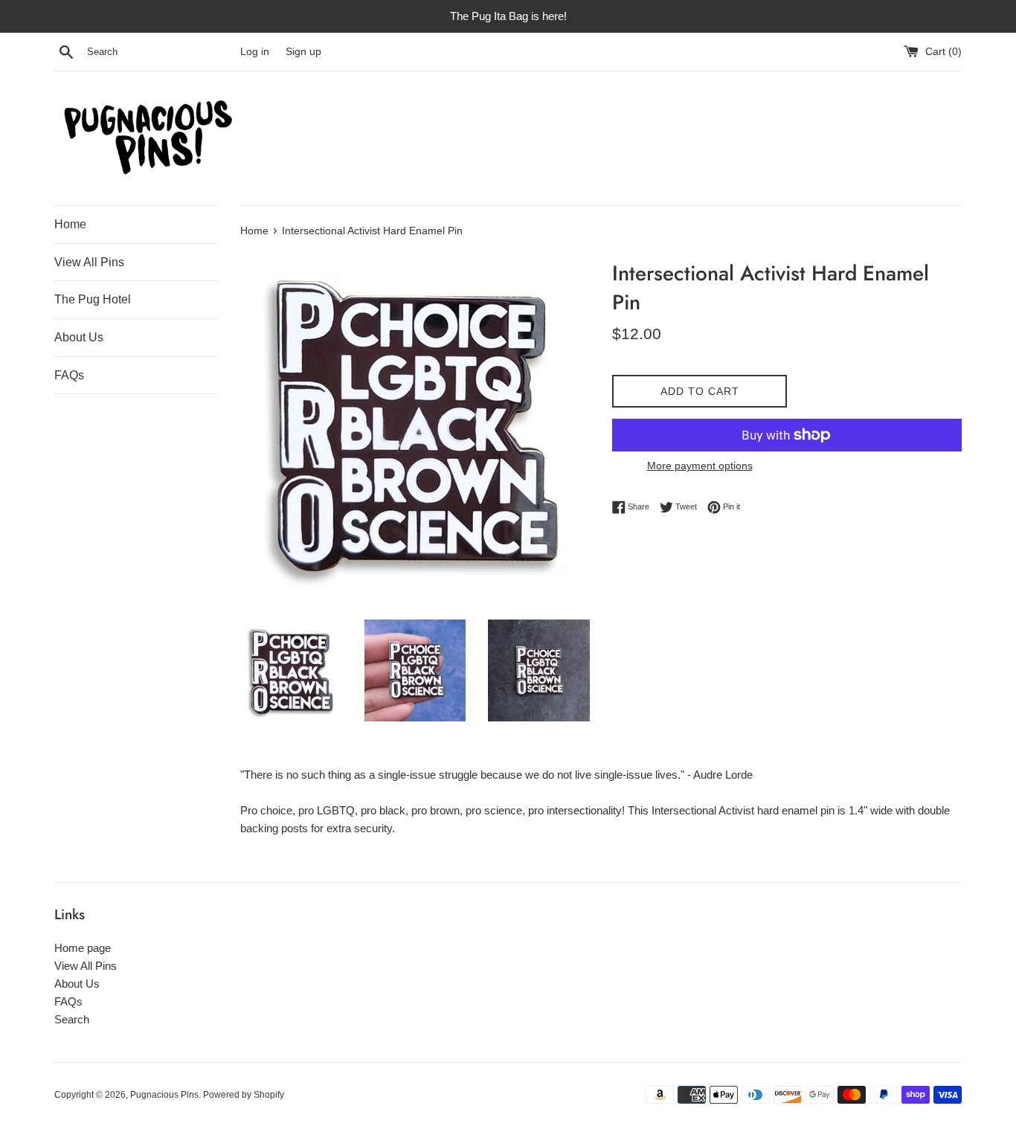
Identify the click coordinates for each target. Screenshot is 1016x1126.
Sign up (303, 51)
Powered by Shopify (243, 1095)
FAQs (69, 375)
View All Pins (89, 262)
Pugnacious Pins (164, 1095)
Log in (254, 51)
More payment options (700, 466)
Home (70, 224)
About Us (78, 337)
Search (71, 1019)
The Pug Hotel (92, 299)
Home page (82, 948)
